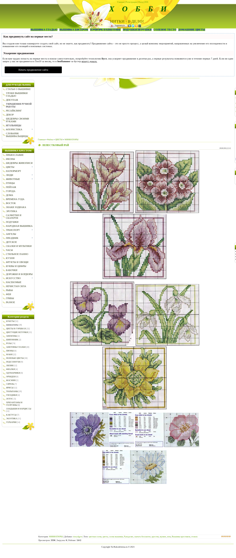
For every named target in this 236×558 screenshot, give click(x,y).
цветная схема (95, 536)
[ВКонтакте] (129, 26)
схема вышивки (116, 536)
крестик (155, 536)
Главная (120, 2)
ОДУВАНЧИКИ (13, 373)
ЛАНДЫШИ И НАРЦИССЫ (18, 408)
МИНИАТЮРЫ (12, 325)
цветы (105, 536)
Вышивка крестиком (181, 536)
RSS (146, 2)
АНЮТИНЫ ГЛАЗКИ (16, 347)
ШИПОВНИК (12, 339)
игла (169, 536)
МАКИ (9, 354)
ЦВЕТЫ (58, 139)
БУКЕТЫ (10, 321)
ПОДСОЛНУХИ (13, 362)
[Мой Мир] (139, 26)
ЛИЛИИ (9, 365)
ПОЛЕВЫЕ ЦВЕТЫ (15, 358)
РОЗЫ (9, 343)
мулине (163, 536)
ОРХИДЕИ (11, 376)
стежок (194, 536)
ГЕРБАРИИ (11, 422)
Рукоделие (128, 536)
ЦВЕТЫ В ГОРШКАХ (16, 328)
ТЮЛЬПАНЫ (12, 391)
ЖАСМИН (11, 380)
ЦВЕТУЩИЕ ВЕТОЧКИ (17, 332)
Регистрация (131, 2)
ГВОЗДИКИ (11, 395)
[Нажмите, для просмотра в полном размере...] (102, 212)
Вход (140, 2)
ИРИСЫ (9, 387)
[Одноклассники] (136, 26)
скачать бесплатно (142, 536)
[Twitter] (133, 26)
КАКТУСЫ (11, 415)
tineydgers (77, 536)
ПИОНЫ (10, 351)
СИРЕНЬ (10, 384)
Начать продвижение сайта (33, 69)
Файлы (50, 139)
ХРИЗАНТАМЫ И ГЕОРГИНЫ (14, 403)
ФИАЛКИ (10, 369)
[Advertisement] (134, 113)
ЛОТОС (9, 399)
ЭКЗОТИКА (11, 418)
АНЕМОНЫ (11, 336)
